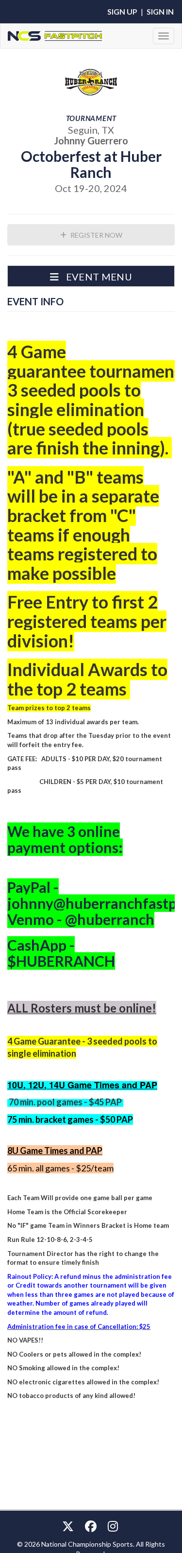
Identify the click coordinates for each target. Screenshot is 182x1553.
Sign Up (122, 11)
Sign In (160, 11)
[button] (91, 276)
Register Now (95, 235)
